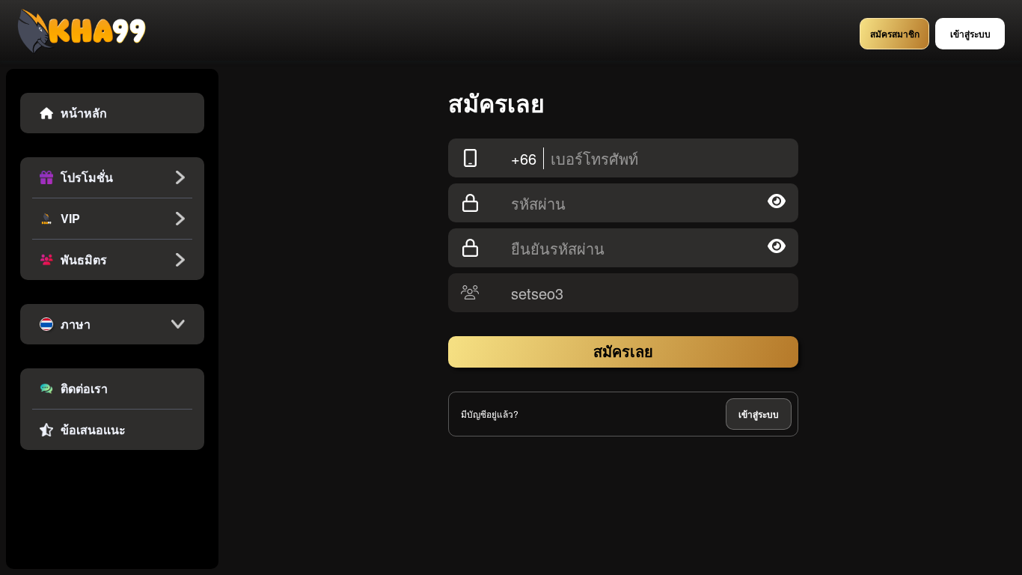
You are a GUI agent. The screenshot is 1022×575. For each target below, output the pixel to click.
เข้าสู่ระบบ (758, 414)
